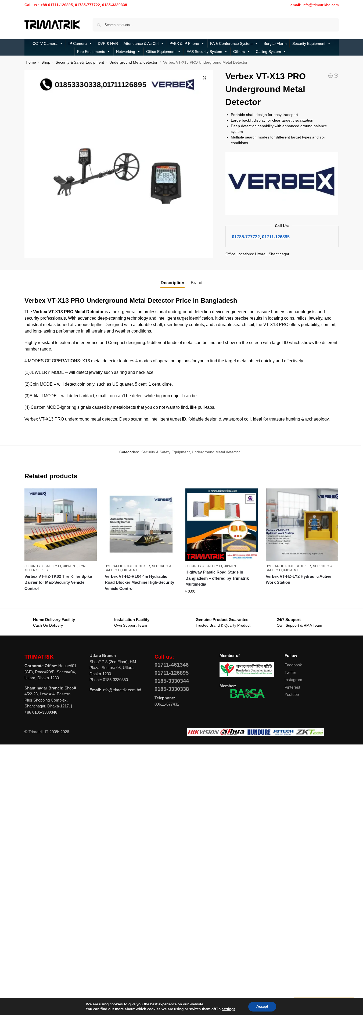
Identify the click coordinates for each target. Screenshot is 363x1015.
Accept (262, 1006)
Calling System (268, 51)
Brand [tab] (196, 282)
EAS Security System (204, 51)
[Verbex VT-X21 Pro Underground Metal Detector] (330, 75)
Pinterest (292, 687)
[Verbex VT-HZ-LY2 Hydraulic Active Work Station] (302, 524)
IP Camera (78, 43)
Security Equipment (308, 43)
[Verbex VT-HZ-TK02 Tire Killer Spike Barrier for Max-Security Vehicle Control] (60, 524)
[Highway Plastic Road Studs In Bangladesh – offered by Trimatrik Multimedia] (221, 524)
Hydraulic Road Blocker (127, 566)
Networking (125, 51)
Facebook (293, 665)
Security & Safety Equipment (80, 62)
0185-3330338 (171, 689)
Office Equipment (160, 51)
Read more (60, 598)
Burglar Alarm (275, 43)
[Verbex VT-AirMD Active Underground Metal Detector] (336, 75)
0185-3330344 (171, 681)
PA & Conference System (231, 43)
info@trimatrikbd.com (321, 5)
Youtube (292, 694)
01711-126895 (276, 236)
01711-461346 (171, 665)
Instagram (293, 679)
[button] (204, 78)
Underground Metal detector (133, 62)
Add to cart (221, 603)
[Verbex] (281, 183)
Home (31, 62)
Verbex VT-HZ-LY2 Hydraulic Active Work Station (298, 579)
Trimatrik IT (38, 731)
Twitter (290, 672)
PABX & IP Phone (184, 43)
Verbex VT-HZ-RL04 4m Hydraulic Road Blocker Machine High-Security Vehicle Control (139, 582)
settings (228, 1009)
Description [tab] (172, 282)
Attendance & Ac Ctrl (141, 43)
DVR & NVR (108, 43)
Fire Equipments (91, 51)
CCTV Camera (45, 43)
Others (239, 51)
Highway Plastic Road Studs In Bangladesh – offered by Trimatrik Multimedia (217, 578)
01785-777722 (246, 236)
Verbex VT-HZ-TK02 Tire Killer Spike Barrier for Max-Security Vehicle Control (58, 582)
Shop (45, 62)
